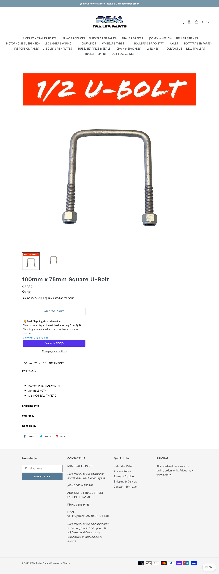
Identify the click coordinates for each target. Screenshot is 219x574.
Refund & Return (124, 466)
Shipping (42, 298)
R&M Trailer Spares (40, 563)
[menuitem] (38, 38)
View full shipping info (36, 337)
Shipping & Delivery (125, 481)
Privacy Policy (122, 471)
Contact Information (126, 486)
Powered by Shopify (60, 563)
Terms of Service (124, 476)
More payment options (54, 351)
